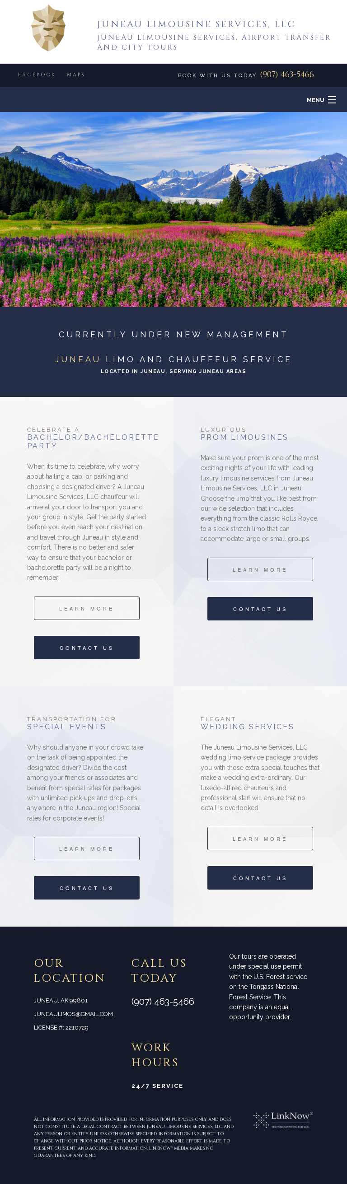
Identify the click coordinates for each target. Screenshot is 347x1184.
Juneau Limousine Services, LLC (196, 24)
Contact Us (87, 647)
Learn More (86, 608)
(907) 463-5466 (287, 74)
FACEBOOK (37, 74)
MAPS (76, 74)
